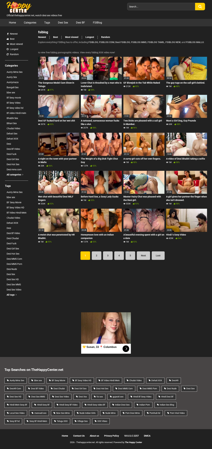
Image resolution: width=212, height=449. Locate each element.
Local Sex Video (17, 413)
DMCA (147, 435)
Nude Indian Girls (88, 413)
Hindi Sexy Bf (43, 404)
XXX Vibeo (102, 421)
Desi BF (80, 22)
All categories (14, 174)
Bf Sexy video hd (15, 108)
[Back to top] (200, 439)
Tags (47, 22)
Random (14, 54)
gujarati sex (118, 396)
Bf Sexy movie (14, 97)
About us (94, 435)
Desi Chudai (13, 238)
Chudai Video (13, 128)
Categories (30, 22)
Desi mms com (14, 169)
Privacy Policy (111, 435)
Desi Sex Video (14, 289)
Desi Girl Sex (13, 159)
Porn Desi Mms (132, 413)
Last (158, 255)
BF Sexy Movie (14, 202)
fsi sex (100, 396)
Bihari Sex (12, 123)
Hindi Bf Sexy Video (142, 396)
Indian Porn (144, 404)
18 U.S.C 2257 (131, 435)
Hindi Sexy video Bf (96, 404)
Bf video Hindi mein (16, 113)
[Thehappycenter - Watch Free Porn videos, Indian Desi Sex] (18, 7)
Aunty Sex (12, 77)
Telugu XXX (62, 421)
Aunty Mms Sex (15, 72)
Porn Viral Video (177, 413)
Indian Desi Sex (122, 404)
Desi (9, 143)
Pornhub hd (155, 413)
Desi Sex (63, 22)
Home (12, 22)
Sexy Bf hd (15, 421)
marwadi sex (40, 413)
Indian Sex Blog (167, 404)
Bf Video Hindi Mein (16, 212)
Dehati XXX (12, 138)
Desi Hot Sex (13, 164)
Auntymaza (13, 82)
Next (143, 255)
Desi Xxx (83, 396)
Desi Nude (12, 269)
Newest (13, 33)
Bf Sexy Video (14, 102)
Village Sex (82, 421)
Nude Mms (110, 413)
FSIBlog (97, 22)
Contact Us (79, 435)
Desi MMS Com (14, 259)
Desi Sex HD (13, 279)
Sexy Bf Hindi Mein (38, 421)
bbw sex (11, 92)
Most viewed (16, 44)
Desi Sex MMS (14, 284)
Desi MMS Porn (14, 264)
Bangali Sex (13, 87)
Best (12, 39)
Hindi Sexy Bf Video (68, 404)
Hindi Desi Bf (167, 396)
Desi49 (175, 380)
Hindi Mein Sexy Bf (18, 404)
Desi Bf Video (13, 149)
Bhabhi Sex (12, 118)
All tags (11, 294)
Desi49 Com (15, 388)
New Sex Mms (63, 413)
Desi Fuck (11, 154)
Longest (13, 49)
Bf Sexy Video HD (15, 207)
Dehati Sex (12, 133)
